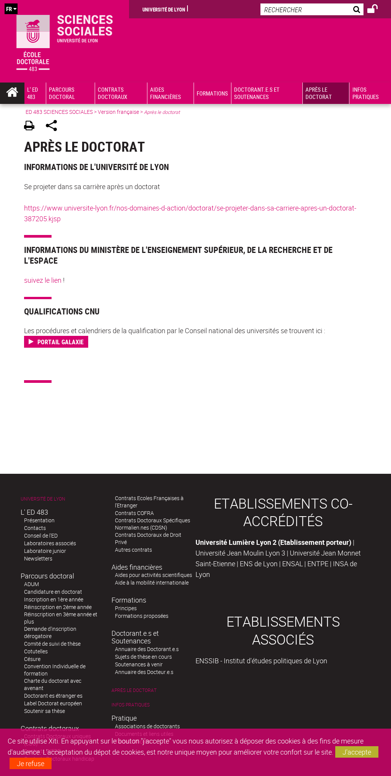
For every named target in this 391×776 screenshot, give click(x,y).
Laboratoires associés (50, 543)
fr (9, 9)
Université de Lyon (163, 9)
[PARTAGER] (54, 126)
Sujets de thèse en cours (143, 656)
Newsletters (38, 558)
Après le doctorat (134, 690)
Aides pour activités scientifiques (153, 574)
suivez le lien (42, 280)
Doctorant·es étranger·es (53, 695)
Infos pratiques (130, 704)
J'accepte (357, 752)
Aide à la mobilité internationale (152, 582)
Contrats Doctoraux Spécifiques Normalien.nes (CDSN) (152, 524)
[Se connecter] (377, 10)
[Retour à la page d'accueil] (64, 41)
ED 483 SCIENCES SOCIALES (59, 111)
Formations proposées (141, 615)
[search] (312, 9)
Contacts (35, 527)
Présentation (39, 520)
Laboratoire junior (45, 550)
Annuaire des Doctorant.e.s (147, 649)
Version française (118, 111)
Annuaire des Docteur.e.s (144, 672)
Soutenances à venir (139, 664)
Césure (32, 659)
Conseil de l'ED (41, 535)
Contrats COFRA (134, 513)
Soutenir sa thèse (44, 710)
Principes (126, 608)
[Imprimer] (32, 126)
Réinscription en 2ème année (58, 607)
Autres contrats (133, 549)
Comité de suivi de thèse (52, 643)
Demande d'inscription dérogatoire (50, 632)
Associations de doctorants (147, 726)
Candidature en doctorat (53, 591)
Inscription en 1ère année (53, 599)
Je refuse (30, 763)
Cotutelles (36, 651)
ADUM (31, 584)
